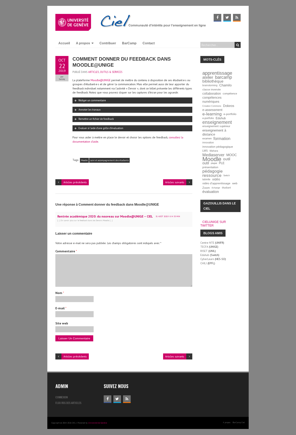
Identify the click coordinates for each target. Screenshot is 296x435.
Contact (149, 43)
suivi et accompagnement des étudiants (109, 160)
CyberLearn (207, 259)
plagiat (214, 163)
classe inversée (211, 89)
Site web (61, 323)
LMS (205, 150)
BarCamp (129, 43)
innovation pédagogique (217, 146)
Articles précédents (75, 182)
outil (226, 159)
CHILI (203, 263)
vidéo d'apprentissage (216, 183)
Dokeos (228, 106)
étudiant (226, 187)
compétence (230, 93)
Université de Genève (97, 423)
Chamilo (225, 85)
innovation (208, 142)
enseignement (217, 122)
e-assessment (212, 110)
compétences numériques (211, 99)
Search (238, 45)
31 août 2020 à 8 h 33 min (168, 216)
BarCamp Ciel (239, 422)
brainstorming (209, 85)
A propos (83, 43)
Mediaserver (213, 155)
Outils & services (111, 72)
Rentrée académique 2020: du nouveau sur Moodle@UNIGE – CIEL (105, 216)
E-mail (60, 308)
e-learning (212, 114)
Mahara (214, 150)
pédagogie (212, 171)
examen (207, 138)
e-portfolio (230, 114)
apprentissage (217, 73)
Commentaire (66, 251)
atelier (207, 77)
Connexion (61, 397)
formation (221, 139)
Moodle (84, 160)
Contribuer (107, 43)
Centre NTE (207, 242)
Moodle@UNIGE (101, 80)
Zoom (206, 187)
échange (216, 187)
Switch (226, 175)
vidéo (216, 179)
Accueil (64, 43)
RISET (204, 251)
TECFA (204, 247)
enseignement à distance (214, 132)
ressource (211, 175)
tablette (206, 179)
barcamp (223, 77)
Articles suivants (174, 182)
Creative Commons (211, 106)
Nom (59, 293)
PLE (222, 163)
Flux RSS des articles (68, 403)
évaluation (210, 192)
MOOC (231, 155)
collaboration (211, 93)
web (234, 183)
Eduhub (221, 118)
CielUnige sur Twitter (213, 223)
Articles (93, 72)
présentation (210, 167)
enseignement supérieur (216, 126)
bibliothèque (213, 81)
